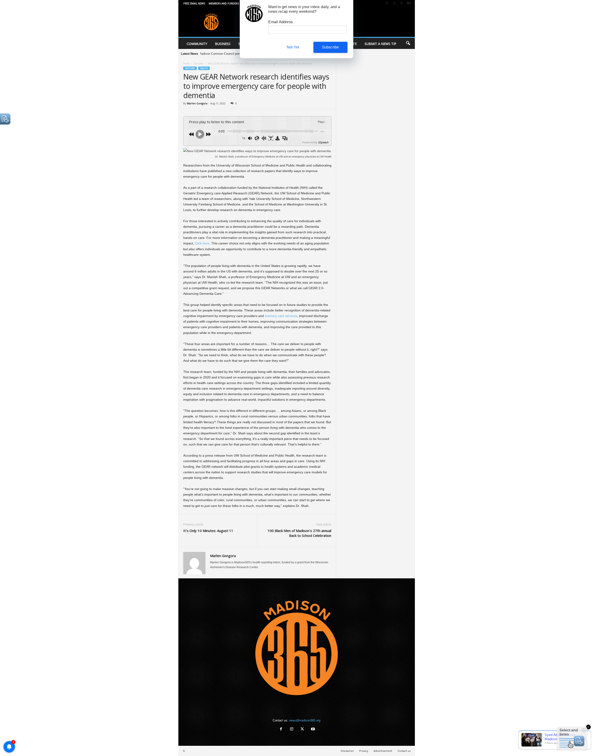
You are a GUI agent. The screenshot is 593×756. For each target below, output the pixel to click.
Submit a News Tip (380, 44)
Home (186, 63)
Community (197, 44)
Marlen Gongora (197, 103)
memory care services (281, 316)
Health (204, 68)
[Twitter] (401, 3)
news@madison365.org (304, 720)
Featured (198, 63)
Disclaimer (347, 751)
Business (222, 44)
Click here (202, 243)
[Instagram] (394, 3)
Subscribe (330, 47)
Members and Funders (224, 3)
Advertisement (383, 751)
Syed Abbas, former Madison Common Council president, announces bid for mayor (204, 53)
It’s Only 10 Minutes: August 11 (208, 530)
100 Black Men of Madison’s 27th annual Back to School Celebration (299, 533)
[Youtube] (408, 3)
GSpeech (323, 142)
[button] (408, 43)
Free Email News (194, 3)
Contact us (403, 751)
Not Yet (293, 47)
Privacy (363, 751)
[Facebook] (387, 3)
